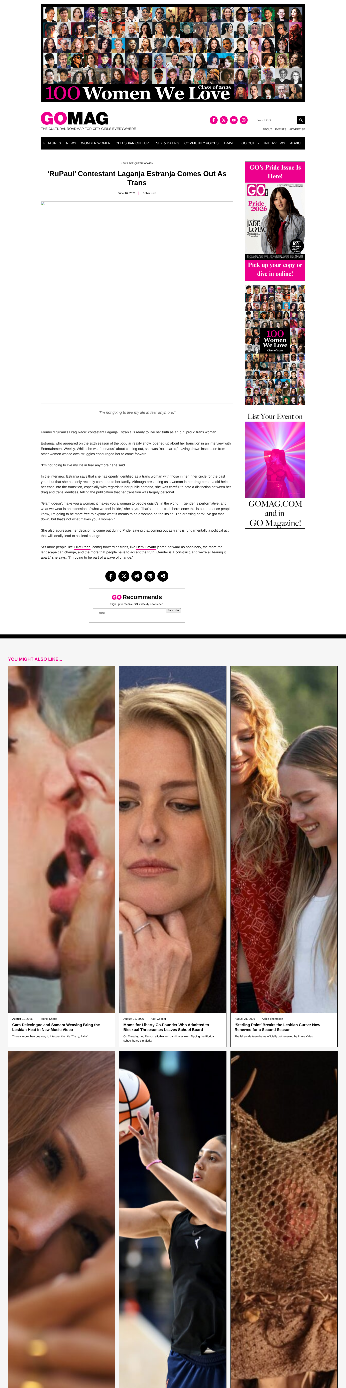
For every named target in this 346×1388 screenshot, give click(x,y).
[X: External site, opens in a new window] (224, 120)
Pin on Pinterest (149, 576)
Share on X (123, 576)
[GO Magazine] (107, 118)
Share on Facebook (110, 576)
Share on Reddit (136, 576)
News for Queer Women (137, 163)
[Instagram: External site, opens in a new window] (244, 120)
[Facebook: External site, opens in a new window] (214, 120)
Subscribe (173, 610)
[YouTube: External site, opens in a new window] (234, 120)
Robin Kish (149, 193)
